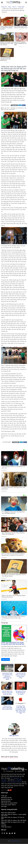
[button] (10, 790)
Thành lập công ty (6, 827)
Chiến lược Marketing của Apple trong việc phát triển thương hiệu (12, 643)
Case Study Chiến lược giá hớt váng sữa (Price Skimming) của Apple (7, 676)
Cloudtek (3, 825)
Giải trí (14, 6)
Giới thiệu (4, 806)
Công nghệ (21, 6)
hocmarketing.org (15, 841)
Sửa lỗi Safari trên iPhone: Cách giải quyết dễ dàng (7, 692)
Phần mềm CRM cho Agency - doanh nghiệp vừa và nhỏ (13, 815)
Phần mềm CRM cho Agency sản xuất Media (13, 820)
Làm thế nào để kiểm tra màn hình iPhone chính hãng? (21, 675)
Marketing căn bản (6, 797)
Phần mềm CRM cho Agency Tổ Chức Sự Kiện (12, 818)
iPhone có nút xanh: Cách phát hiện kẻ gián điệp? (7, 707)
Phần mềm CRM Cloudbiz (8, 812)
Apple (20, 105)
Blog (9, 6)
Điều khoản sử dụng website (9, 803)
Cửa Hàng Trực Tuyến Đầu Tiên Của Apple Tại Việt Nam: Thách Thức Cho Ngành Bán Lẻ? (21, 709)
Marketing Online (6, 801)
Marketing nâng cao (6, 799)
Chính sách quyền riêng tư (8, 804)
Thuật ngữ (4, 795)
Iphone (23, 105)
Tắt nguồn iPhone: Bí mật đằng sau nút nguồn (20, 692)
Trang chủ (4, 6)
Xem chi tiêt (5, 659)
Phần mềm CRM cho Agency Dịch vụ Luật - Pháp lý (13, 822)
